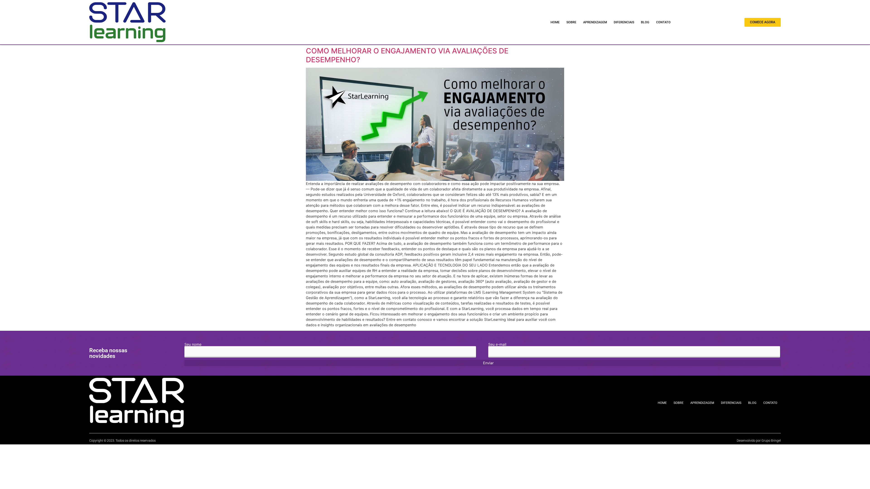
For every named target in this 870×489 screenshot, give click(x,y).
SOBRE (571, 22)
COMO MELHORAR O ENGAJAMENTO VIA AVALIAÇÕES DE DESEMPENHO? (407, 55)
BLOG (645, 22)
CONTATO (663, 22)
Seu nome (192, 345)
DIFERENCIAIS (624, 22)
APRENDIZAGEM (595, 22)
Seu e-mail (497, 345)
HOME (555, 22)
